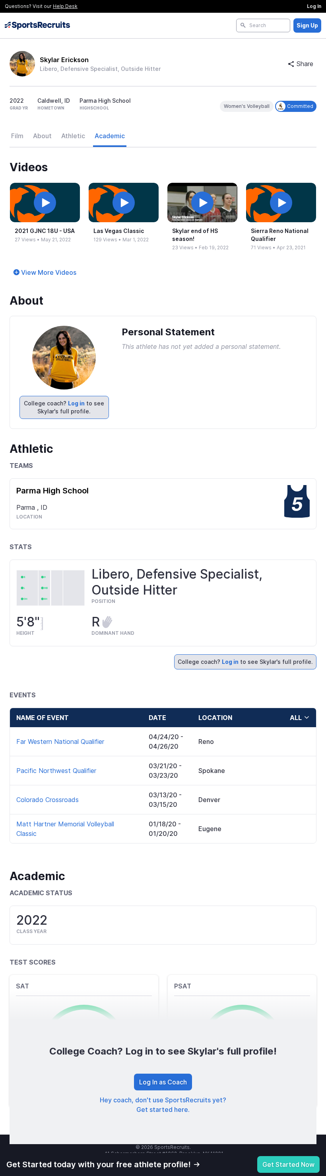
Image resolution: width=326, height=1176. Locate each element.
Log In (314, 6)
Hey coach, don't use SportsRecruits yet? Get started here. (163, 1104)
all (296, 718)
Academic (110, 136)
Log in (76, 403)
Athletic (73, 136)
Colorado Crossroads (47, 800)
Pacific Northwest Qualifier (56, 771)
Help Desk (65, 6)
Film (17, 136)
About (42, 136)
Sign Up (307, 25)
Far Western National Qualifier (60, 742)
